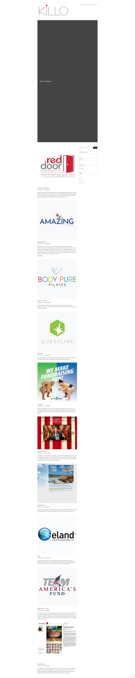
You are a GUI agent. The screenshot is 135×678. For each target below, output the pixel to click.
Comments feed (82, 181)
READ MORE (39, 255)
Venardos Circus (41, 451)
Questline (40, 353)
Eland (38, 556)
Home (82, 4)
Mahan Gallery (41, 664)
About (90, 4)
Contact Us (95, 4)
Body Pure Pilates (42, 300)
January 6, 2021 (40, 453)
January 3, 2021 (40, 610)
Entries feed (81, 179)
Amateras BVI (41, 505)
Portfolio (86, 4)
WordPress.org (81, 183)
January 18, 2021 (40, 243)
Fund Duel (40, 404)
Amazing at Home (42, 242)
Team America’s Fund (43, 608)
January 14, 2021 (40, 302)
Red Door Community (43, 188)
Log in (80, 177)
